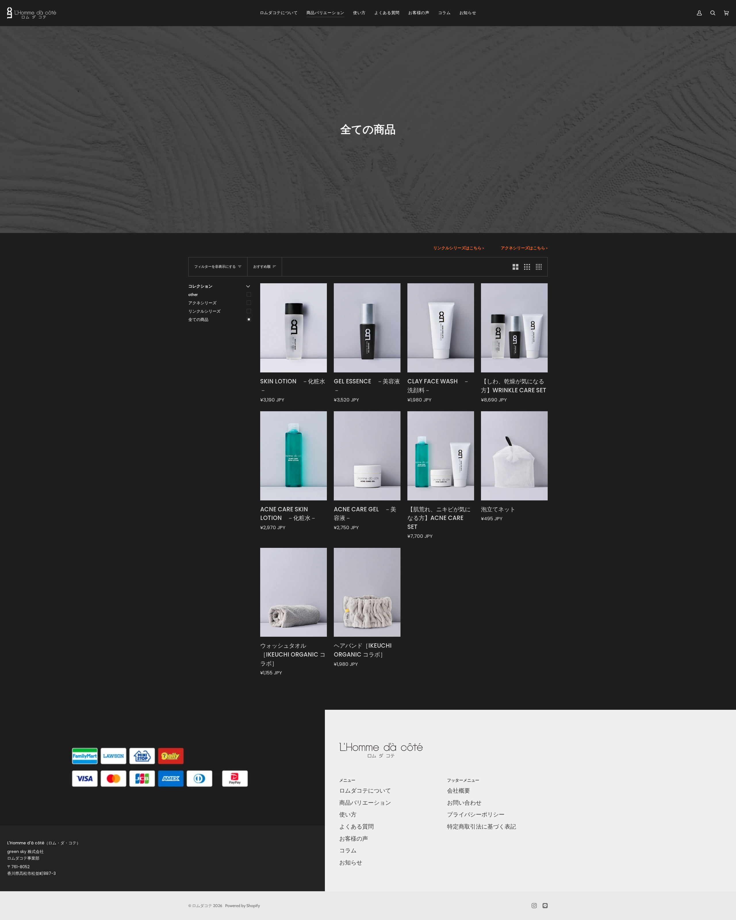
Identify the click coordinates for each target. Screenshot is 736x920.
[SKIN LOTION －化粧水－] (293, 327)
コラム (347, 850)
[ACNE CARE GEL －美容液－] (367, 455)
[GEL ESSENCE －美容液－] (367, 327)
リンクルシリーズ (204, 311)
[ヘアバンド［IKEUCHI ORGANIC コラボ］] (367, 592)
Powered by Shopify (242, 905)
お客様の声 (353, 839)
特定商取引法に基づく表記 (481, 827)
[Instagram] (534, 905)
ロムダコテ (202, 905)
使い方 (347, 814)
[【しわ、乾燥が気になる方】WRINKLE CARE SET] (514, 327)
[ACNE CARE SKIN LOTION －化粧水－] (293, 455)
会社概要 (458, 791)
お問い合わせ (464, 803)
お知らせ (350, 862)
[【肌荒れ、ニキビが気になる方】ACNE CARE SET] (440, 455)
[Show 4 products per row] (540, 266)
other (193, 294)
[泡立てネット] (514, 455)
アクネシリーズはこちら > (524, 247)
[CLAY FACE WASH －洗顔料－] (440, 327)
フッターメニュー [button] (463, 780)
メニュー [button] (347, 780)
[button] (325, 13)
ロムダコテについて (365, 791)
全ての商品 (198, 319)
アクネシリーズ (202, 302)
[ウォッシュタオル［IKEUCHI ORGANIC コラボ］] (293, 592)
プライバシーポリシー (476, 814)
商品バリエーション (365, 803)
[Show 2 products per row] (515, 266)
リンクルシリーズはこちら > (458, 247)
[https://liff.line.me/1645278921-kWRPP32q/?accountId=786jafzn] (545, 905)
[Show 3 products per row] (527, 266)
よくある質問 (356, 827)
